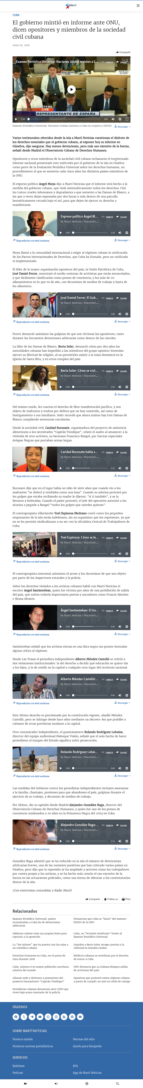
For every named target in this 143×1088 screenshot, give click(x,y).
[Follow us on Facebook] (16, 1016)
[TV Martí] (25, 1083)
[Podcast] (87, 1083)
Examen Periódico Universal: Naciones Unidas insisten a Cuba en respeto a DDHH (72, 62)
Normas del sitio (84, 1039)
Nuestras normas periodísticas (33, 1046)
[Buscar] (117, 1083)
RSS (75, 1066)
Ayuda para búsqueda (87, 1046)
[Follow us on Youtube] (40, 1016)
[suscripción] (80, 1016)
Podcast (18, 1072)
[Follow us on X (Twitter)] (24, 1016)
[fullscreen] (126, 119)
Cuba (16, 15)
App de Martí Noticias (87, 1072)
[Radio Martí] (56, 1083)
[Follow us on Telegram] (32, 1016)
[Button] (123, 52)
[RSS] (64, 1016)
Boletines (19, 1066)
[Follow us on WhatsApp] (48, 1016)
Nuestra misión (23, 1039)
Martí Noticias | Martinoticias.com (85, 221)
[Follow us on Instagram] (56, 1016)
